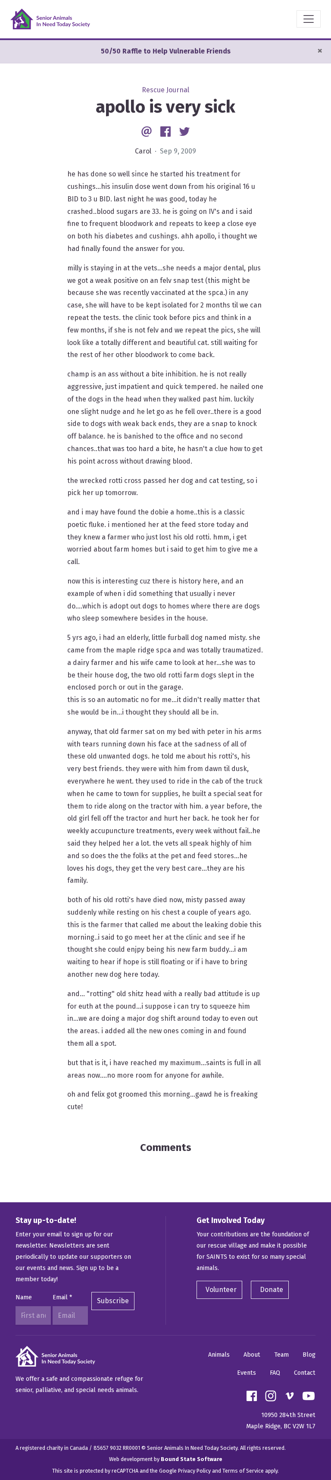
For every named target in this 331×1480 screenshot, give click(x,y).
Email (62, 1297)
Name (24, 1297)
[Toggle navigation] (309, 19)
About (252, 1354)
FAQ (275, 1373)
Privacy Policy (194, 1470)
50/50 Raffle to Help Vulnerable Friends (166, 51)
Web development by (165, 1459)
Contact (304, 1373)
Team (281, 1354)
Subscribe (113, 1301)
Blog (309, 1354)
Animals (219, 1354)
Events (246, 1373)
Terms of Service (243, 1470)
